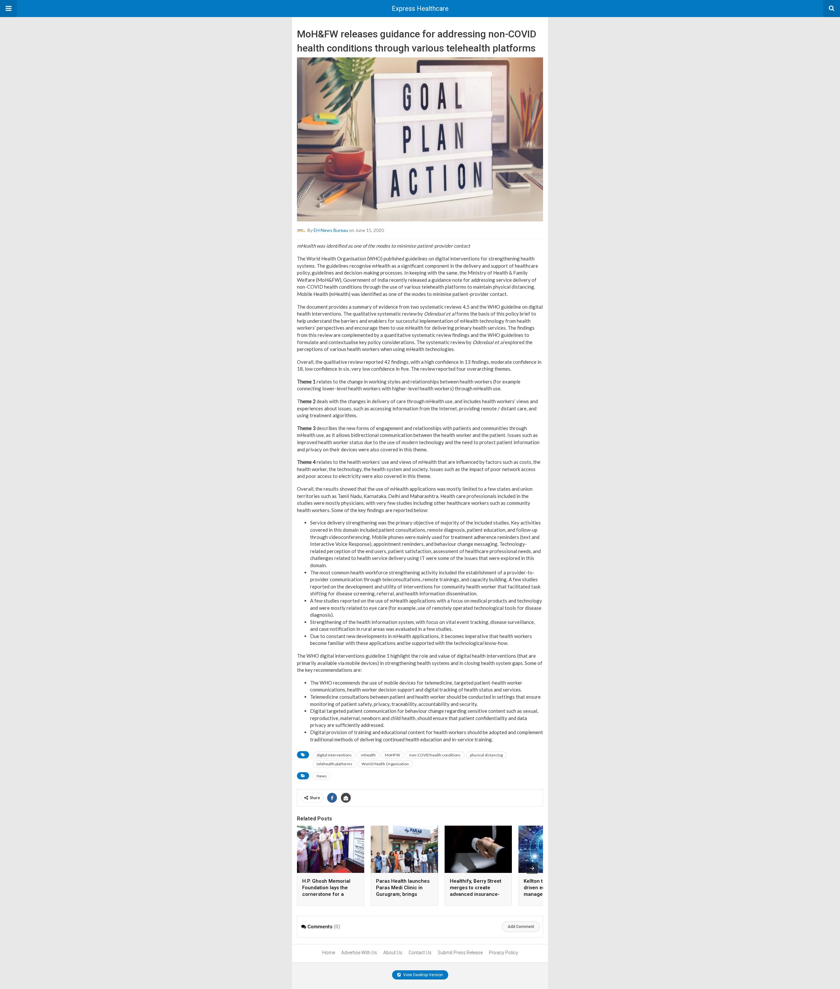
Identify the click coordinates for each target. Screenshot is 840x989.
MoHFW (392, 754)
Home (328, 952)
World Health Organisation (385, 763)
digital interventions (334, 754)
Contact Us (420, 952)
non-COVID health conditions (435, 754)
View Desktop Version (422, 975)
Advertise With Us (359, 952)
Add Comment (521, 926)
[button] (8, 8)
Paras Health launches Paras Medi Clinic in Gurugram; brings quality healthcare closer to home (403, 894)
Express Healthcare (420, 8)
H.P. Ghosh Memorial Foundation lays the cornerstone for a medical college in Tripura (326, 894)
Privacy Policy (503, 952)
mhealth (368, 754)
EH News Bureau (331, 230)
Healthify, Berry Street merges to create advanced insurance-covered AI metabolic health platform (475, 894)
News (322, 775)
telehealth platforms (334, 763)
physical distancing (486, 754)
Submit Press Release (460, 952)
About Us (392, 952)
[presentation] (532, 868)
